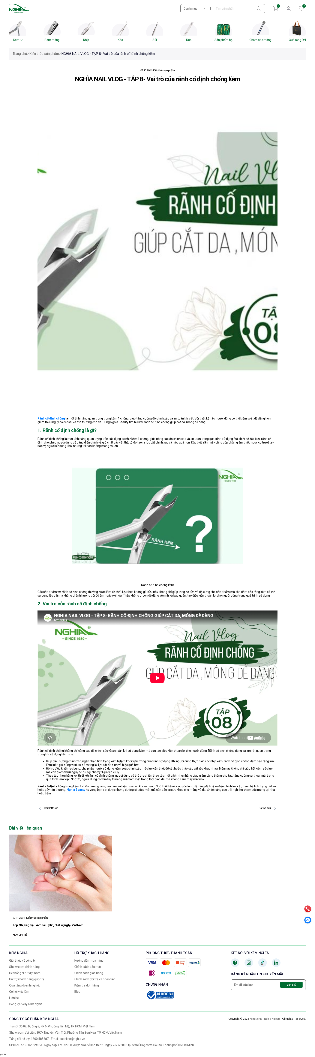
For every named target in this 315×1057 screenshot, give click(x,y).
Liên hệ (14, 998)
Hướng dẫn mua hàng (89, 960)
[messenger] (307, 920)
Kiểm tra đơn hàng (86, 985)
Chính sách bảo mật (87, 966)
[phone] (307, 908)
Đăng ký (291, 984)
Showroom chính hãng (24, 966)
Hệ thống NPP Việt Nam (24, 973)
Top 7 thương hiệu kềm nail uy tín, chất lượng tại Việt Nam (48, 925)
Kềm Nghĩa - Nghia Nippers (265, 1018)
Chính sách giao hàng (88, 973)
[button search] (259, 8)
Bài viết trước (51, 808)
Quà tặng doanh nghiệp (24, 985)
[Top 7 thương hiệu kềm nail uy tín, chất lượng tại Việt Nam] (60, 872)
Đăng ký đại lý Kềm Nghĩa (25, 1004)
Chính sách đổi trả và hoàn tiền (94, 979)
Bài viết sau (265, 808)
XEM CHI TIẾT (20, 934)
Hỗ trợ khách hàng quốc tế (26, 979)
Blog (77, 991)
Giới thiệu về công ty (22, 960)
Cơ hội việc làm (19, 991)
